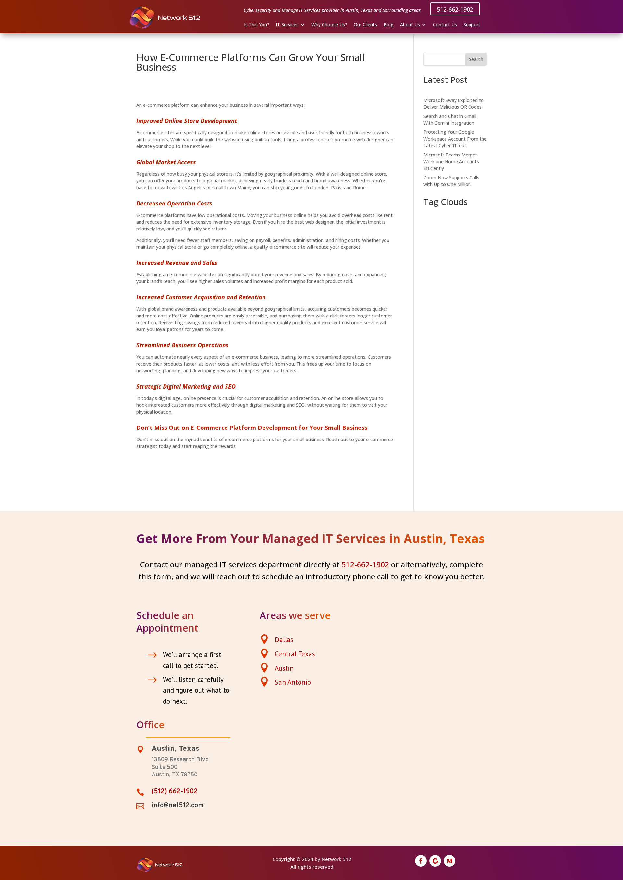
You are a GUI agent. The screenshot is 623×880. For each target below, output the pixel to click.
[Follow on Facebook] (421, 861)
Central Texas (295, 654)
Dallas (284, 639)
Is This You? (256, 25)
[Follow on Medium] (449, 861)
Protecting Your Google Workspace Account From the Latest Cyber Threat (455, 139)
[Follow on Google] (435, 861)
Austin (284, 668)
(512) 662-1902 (175, 791)
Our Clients (365, 25)
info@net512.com (178, 805)
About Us (410, 25)
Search (476, 59)
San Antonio (293, 682)
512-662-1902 (455, 9)
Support (471, 25)
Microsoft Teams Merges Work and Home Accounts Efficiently (451, 161)
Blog (389, 25)
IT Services (287, 25)
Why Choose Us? (329, 25)
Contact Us (445, 25)
